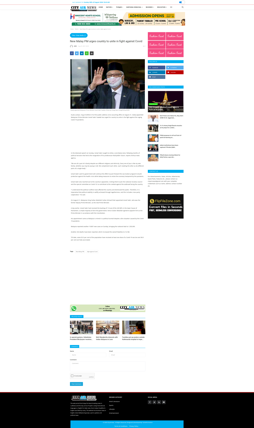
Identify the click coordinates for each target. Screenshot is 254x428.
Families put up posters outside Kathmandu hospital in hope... (133, 338)
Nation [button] (109, 7)
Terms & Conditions (120, 426)
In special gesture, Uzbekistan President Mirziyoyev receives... (81, 338)
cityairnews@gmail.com (156, 181)
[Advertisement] (107, 138)
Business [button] (149, 7)
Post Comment (76, 384)
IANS (75, 46)
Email (111, 351)
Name (72, 351)
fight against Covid (92, 251)
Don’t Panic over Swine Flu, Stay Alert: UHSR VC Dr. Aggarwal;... (171, 117)
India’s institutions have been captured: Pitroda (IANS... (169, 146)
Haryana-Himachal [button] (134, 7)
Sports (111, 405)
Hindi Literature (114, 401)
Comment (73, 360)
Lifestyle (112, 409)
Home (101, 7)
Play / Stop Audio (78, 35)
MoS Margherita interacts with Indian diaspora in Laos (107, 338)
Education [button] (161, 7)
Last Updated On (91, 2)
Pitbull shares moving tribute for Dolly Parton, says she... (170, 156)
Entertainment (114, 413)
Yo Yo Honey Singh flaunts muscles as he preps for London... (171, 126)
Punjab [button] (119, 7)
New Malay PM (80, 251)
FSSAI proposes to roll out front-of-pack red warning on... (171, 136)
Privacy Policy (133, 426)
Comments (74, 346)
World (76, 29)
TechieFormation (148, 422)
